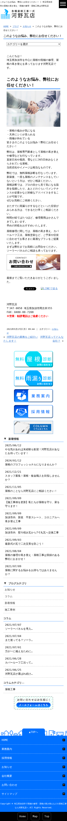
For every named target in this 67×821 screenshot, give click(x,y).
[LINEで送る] (49, 288)
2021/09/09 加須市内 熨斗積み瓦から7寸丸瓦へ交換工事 (32, 530)
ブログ (16, 26)
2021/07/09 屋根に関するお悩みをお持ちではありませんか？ (31, 570)
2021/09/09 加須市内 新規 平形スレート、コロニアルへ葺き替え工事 (32, 517)
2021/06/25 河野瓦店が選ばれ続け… (19, 671)
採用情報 (7, 758)
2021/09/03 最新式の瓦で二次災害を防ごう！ (24, 541)
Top (46, 816)
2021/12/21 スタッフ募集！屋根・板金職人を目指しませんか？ (32, 475)
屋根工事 (10, 689)
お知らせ (27, 26)
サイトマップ (9, 793)
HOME (6, 26)
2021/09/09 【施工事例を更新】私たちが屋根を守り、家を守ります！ (32, 502)
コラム (9, 596)
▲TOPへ (33, 732)
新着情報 (10, 603)
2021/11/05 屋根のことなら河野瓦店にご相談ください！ (31, 488)
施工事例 (10, 609)
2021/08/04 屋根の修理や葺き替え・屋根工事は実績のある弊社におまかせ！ (32, 555)
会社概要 (7, 775)
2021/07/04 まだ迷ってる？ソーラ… (19, 638)
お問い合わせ (9, 784)
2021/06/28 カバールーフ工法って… (19, 660)
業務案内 (7, 749)
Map (35, 816)
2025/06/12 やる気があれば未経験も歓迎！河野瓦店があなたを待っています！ (32, 449)
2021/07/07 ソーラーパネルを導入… (19, 626)
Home (22, 816)
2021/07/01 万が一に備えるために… (19, 649)
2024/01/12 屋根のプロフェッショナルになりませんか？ (31, 462)
